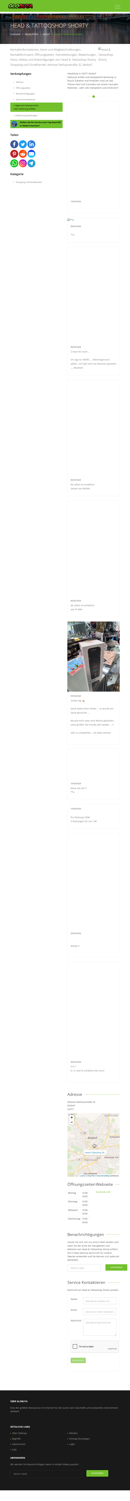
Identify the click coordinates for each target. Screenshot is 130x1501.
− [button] (72, 1122)
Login (72, 1444)
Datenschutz (19, 1444)
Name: (74, 1299)
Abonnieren (116, 1267)
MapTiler (91, 1175)
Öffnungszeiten (22, 87)
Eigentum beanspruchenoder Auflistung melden (26, 107)
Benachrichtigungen (25, 93)
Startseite (15, 34)
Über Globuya (19, 1433)
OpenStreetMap (103, 1175)
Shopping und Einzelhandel (28, 182)
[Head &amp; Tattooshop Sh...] (94, 1146)
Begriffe (16, 1438)
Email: (74, 1309)
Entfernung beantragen (26, 115)
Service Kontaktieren (25, 99)
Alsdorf (46, 34)
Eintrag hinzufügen (79, 1438)
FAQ (14, 1449)
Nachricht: (76, 1320)
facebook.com (103, 1191)
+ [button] (72, 1117)
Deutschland (31, 34)
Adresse (19, 82)
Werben (73, 1433)
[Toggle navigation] (117, 7)
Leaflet (82, 1175)
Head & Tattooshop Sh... (95, 1152)
